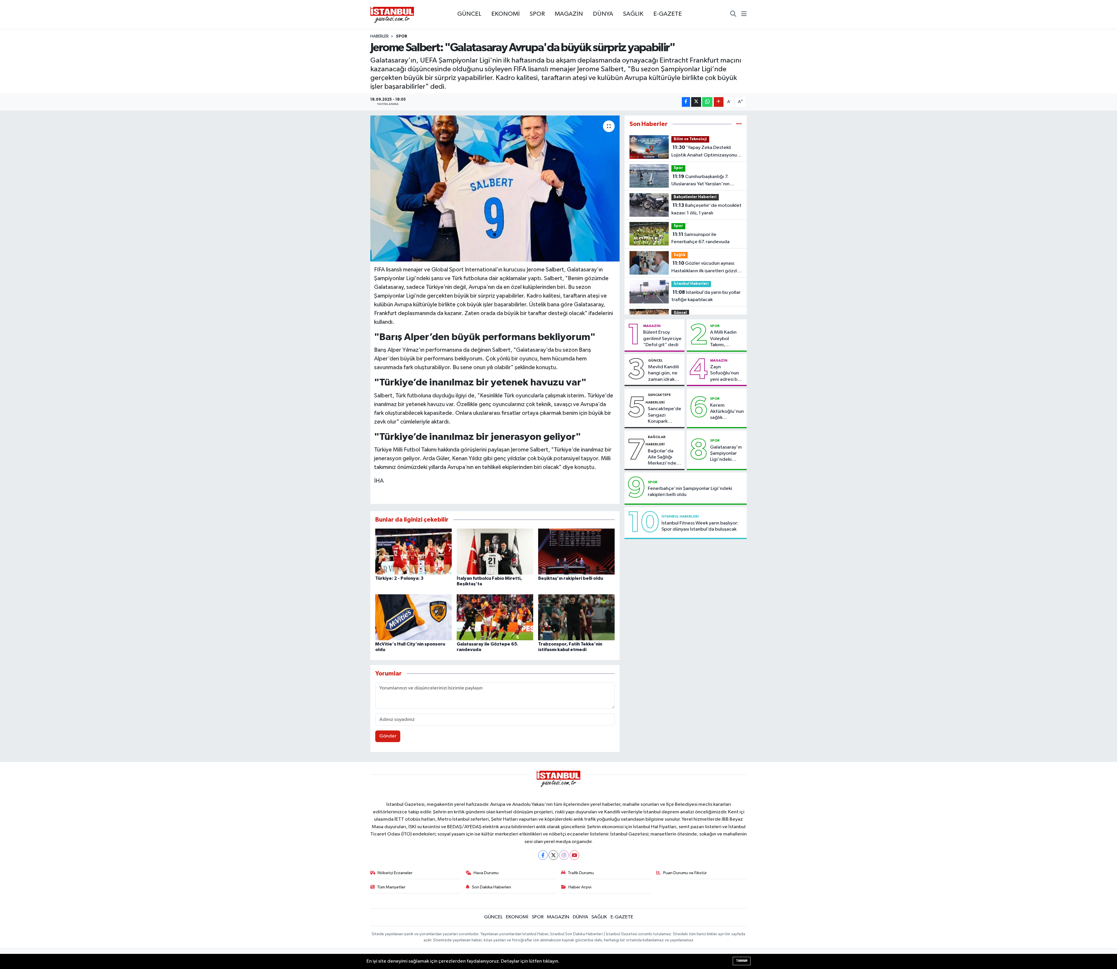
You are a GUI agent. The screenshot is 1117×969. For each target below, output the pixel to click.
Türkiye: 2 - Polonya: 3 (399, 578)
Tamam (741, 960)
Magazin (652, 326)
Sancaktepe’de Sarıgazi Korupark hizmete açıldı (664, 415)
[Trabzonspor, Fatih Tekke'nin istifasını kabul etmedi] (576, 617)
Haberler (379, 36)
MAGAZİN (569, 14)
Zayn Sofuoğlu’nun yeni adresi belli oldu (727, 374)
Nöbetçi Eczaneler (395, 873)
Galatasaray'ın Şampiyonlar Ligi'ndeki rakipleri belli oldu (726, 454)
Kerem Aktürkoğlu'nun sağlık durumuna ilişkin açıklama (727, 412)
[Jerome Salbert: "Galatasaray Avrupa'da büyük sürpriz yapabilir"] (495, 188)
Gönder (387, 736)
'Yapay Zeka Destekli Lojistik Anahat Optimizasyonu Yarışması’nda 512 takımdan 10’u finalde (706, 152)
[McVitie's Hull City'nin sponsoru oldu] (413, 617)
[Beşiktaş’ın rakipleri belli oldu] (576, 551)
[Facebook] (543, 855)
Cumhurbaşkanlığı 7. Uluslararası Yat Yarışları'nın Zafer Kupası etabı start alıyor (703, 181)
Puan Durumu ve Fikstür (685, 873)
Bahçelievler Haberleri (695, 197)
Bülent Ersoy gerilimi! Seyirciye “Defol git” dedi (662, 338)
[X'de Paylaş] (696, 102)
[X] (553, 855)
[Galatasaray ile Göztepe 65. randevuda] (495, 617)
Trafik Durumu (581, 873)
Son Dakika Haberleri (491, 887)
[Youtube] (574, 855)
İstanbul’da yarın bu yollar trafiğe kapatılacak (706, 296)
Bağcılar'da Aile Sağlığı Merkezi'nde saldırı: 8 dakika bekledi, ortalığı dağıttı (664, 458)
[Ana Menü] (744, 14)
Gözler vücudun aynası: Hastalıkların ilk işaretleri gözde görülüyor (705, 268)
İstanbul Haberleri (691, 284)
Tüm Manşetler (391, 887)
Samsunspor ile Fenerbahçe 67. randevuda (700, 238)
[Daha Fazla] (718, 102)
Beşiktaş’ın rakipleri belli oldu (570, 578)
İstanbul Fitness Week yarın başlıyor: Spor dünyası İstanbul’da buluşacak (699, 526)
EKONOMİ (505, 14)
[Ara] (733, 14)
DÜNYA (603, 14)
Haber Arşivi (579, 887)
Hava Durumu (486, 873)
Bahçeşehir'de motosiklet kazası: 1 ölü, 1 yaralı (706, 209)
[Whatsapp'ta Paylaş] (707, 102)
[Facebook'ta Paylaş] (686, 102)
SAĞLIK (633, 14)
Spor (401, 36)
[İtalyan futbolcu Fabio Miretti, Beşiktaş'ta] (495, 551)
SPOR (537, 14)
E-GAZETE (667, 14)
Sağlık (679, 255)
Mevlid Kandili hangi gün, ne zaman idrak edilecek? (663, 374)
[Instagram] (564, 855)
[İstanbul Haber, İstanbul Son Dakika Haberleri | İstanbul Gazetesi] (392, 14)
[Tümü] (739, 124)
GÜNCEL (469, 14)
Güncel (680, 313)
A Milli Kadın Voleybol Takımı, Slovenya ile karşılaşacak (723, 339)
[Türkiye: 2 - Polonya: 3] (413, 551)
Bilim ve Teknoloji (690, 139)
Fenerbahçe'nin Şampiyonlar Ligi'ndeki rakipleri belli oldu (690, 491)
